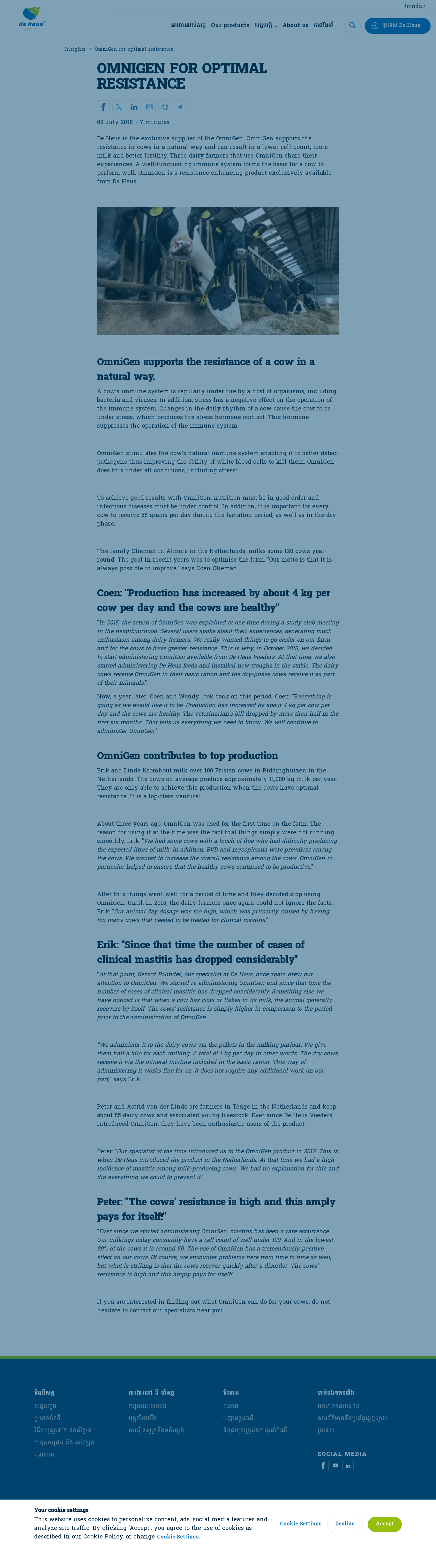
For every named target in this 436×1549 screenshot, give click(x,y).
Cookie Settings (178, 1537)
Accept (385, 1524)
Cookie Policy (103, 1537)
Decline (345, 1524)
